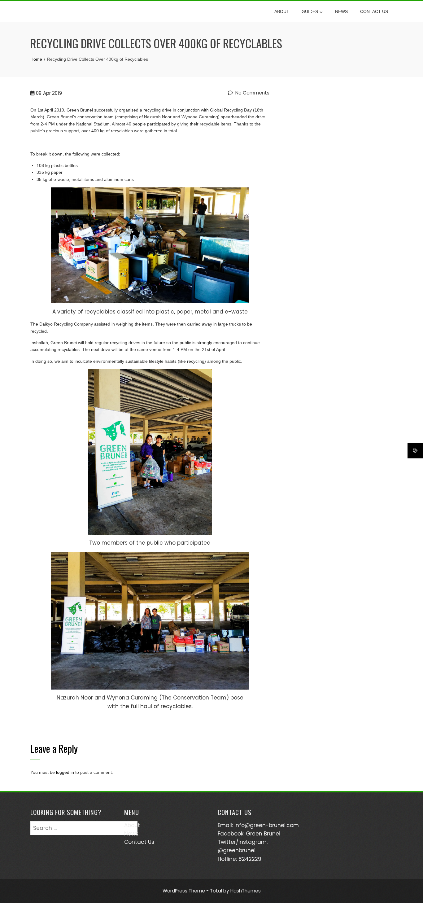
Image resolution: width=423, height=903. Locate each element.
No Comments (251, 93)
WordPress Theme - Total (192, 891)
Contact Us (374, 11)
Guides (310, 11)
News (341, 11)
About (281, 11)
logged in (65, 772)
